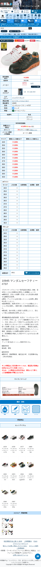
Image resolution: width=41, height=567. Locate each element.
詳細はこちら (33, 130)
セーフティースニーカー (30, 37)
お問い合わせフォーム (20, 555)
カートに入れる (33, 273)
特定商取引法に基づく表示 (13, 541)
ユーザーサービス (26, 11)
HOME (3, 17)
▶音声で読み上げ (7, 40)
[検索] (30, 28)
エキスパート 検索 (7, 11)
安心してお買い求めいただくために (15, 546)
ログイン (4, 31)
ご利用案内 (28, 541)
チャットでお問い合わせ (38, 556)
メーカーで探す (7, 34)
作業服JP (16, 37)
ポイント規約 (33, 546)
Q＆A (35, 541)
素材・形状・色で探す (20, 34)
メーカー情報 (35, 86)
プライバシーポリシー (20, 543)
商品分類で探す (32, 34)
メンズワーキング (18, 97)
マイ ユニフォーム (16, 11)
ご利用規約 (20, 548)
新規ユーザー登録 (15, 31)
